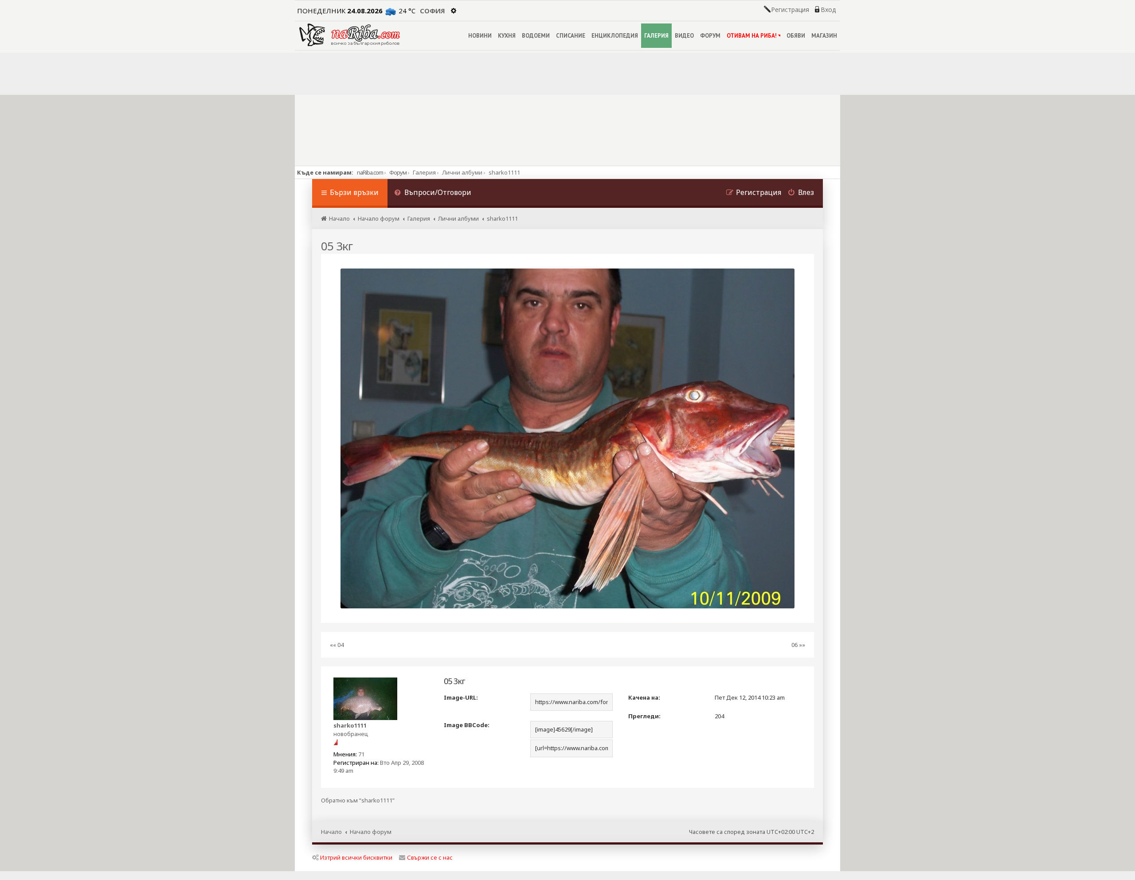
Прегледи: (644, 716)
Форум (398, 172)
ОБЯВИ (796, 35)
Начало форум (370, 832)
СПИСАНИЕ (570, 35)
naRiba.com (370, 172)
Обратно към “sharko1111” (358, 800)
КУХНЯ (507, 35)
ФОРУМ (710, 35)
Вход (828, 9)
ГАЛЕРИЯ (656, 35)
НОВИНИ (480, 35)
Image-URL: (461, 697)
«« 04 (337, 645)
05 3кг (336, 246)
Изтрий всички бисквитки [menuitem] (356, 857)
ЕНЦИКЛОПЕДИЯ (614, 35)
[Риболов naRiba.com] (349, 34)
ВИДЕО (684, 35)
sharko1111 (350, 725)
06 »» (798, 645)
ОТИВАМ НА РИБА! (752, 35)
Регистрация (790, 9)
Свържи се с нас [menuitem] (430, 857)
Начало (331, 832)
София (432, 10)
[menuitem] (432, 193)
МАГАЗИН (824, 35)
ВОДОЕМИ (536, 35)
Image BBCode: (466, 725)
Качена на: (644, 697)
